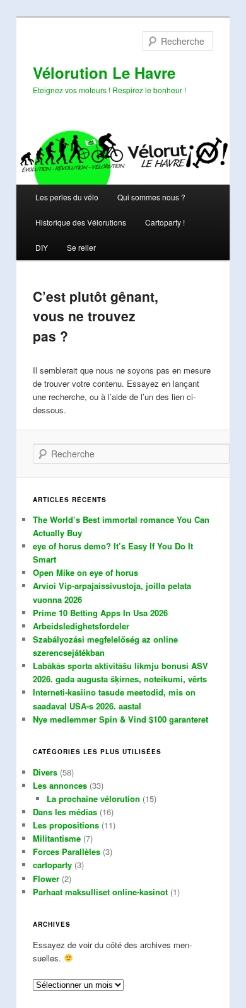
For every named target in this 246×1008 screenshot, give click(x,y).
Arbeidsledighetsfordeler (81, 626)
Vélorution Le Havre (104, 72)
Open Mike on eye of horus (85, 572)
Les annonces (60, 785)
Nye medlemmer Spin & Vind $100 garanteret (120, 719)
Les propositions (66, 825)
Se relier (81, 247)
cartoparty (52, 865)
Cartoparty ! (165, 222)
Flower (46, 879)
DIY (41, 247)
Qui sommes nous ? (151, 197)
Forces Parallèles (66, 851)
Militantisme (57, 838)
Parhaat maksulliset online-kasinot (100, 892)
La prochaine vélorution (93, 799)
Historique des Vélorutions (80, 222)
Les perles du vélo (66, 197)
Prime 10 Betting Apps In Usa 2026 (100, 613)
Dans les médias (65, 812)
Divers (45, 772)
